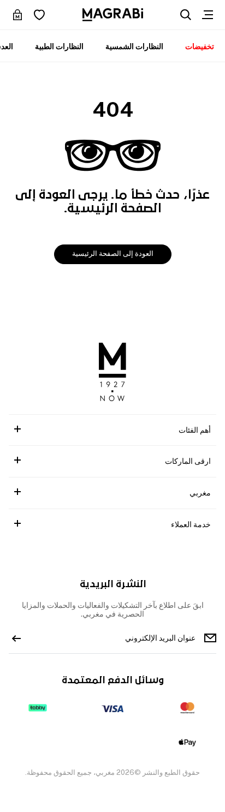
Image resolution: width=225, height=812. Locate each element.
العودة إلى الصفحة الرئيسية (112, 253)
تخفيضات (199, 46)
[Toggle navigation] (207, 15)
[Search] (185, 14)
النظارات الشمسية (134, 46)
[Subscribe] (16, 638)
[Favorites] (39, 14)
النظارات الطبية (59, 46)
